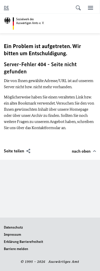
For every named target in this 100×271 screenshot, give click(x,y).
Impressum (12, 234)
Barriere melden (16, 249)
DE (6, 7)
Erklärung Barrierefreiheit (23, 242)
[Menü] (90, 7)
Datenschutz (13, 227)
